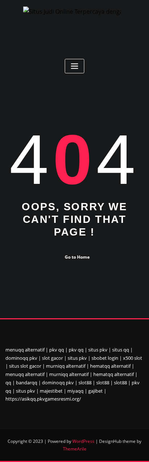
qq (8, 382)
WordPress (83, 441)
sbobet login (104, 358)
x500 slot (132, 358)
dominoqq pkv (21, 358)
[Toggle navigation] (74, 66)
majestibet (51, 391)
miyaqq (75, 391)
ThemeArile (74, 449)
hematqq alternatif (110, 366)
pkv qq (56, 349)
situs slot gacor (25, 366)
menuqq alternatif (24, 349)
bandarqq (26, 382)
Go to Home (77, 257)
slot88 (84, 382)
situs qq (120, 349)
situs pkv (97, 349)
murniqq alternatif (65, 366)
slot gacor (52, 358)
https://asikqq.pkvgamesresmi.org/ (43, 399)
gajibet (95, 391)
